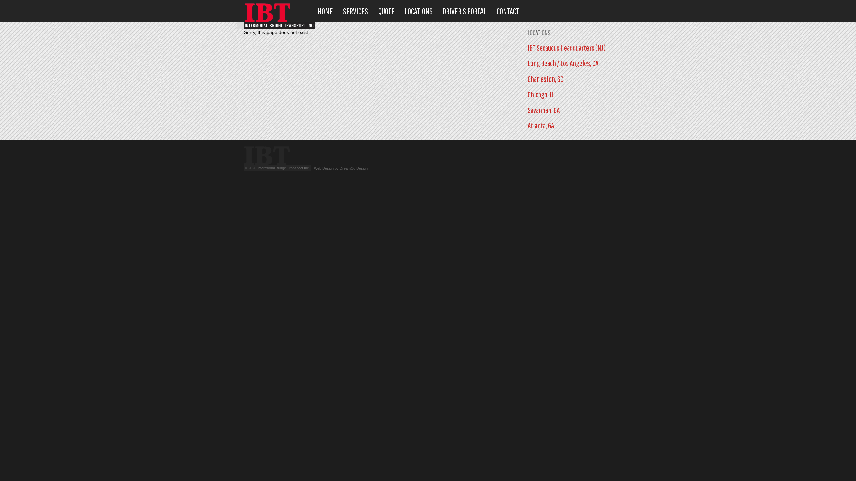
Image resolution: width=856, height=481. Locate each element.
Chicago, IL (541, 94)
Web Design (324, 168)
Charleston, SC (545, 79)
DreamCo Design (354, 168)
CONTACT (508, 11)
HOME (325, 11)
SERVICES (355, 11)
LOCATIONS (419, 11)
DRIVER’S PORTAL (465, 11)
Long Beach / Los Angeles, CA (563, 63)
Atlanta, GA (541, 125)
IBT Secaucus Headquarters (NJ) (567, 47)
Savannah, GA (544, 110)
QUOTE (386, 11)
